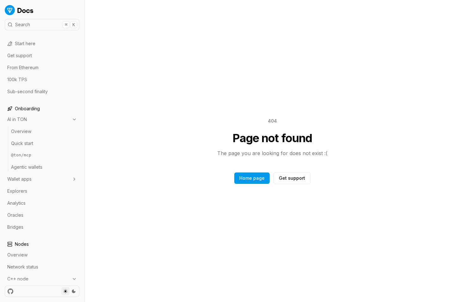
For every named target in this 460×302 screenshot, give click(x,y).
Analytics (16, 203)
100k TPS (17, 79)
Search (45, 24)
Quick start (22, 143)
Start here (25, 43)
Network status (22, 266)
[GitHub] (10, 291)
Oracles (15, 215)
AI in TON (17, 119)
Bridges (15, 227)
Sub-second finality (27, 91)
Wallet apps (19, 179)
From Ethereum (23, 67)
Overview (21, 131)
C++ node (17, 278)
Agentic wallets (26, 167)
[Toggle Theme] (69, 291)
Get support (19, 55)
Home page (252, 178)
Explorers (17, 191)
